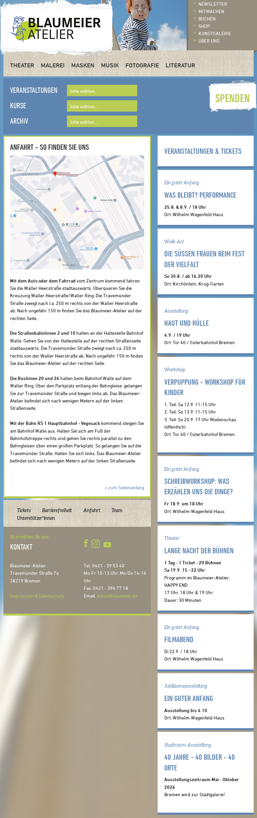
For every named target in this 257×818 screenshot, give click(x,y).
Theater (22, 65)
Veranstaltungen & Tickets (203, 150)
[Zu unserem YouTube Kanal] (108, 544)
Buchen (207, 18)
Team (117, 510)
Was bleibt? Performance (200, 194)
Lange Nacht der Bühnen (199, 550)
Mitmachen (211, 11)
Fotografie (142, 65)
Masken (82, 65)
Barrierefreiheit (57, 510)
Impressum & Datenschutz (37, 596)
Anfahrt (91, 510)
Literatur (180, 65)
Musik (110, 65)
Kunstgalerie (214, 33)
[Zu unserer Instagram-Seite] (95, 544)
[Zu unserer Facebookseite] (87, 544)
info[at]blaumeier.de (117, 596)
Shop (204, 26)
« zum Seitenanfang (124, 487)
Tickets (24, 510)
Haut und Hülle (186, 322)
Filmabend (178, 639)
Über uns (209, 41)
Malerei (53, 65)
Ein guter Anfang (188, 698)
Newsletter (212, 4)
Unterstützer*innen (36, 518)
